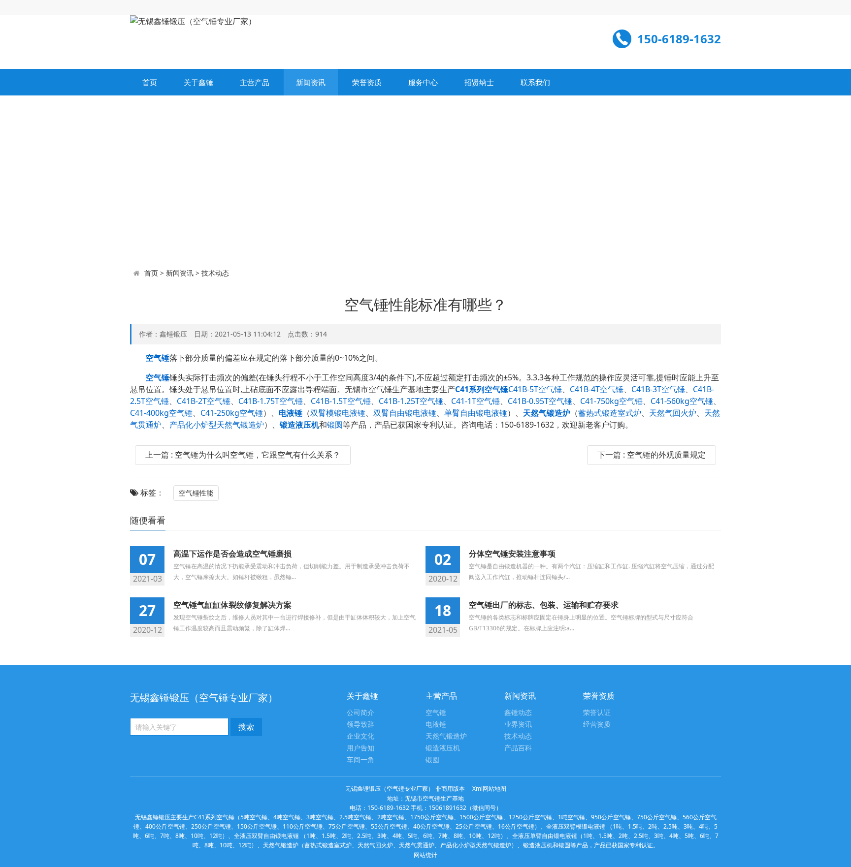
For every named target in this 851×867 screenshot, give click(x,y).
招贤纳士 (479, 82)
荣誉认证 (597, 712)
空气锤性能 (196, 492)
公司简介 (360, 712)
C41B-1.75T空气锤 (270, 401)
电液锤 (436, 724)
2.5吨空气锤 (355, 817)
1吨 (617, 826)
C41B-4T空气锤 (596, 389)
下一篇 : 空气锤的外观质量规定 (651, 454)
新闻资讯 (311, 82)
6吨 (149, 836)
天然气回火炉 (672, 412)
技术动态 (215, 273)
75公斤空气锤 (346, 826)
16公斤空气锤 (516, 826)
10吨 (197, 836)
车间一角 (360, 760)
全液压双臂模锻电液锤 (575, 826)
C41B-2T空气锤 (203, 401)
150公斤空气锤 (257, 826)
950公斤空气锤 (611, 817)
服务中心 (423, 82)
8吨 (180, 836)
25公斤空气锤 (474, 826)
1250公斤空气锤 (530, 817)
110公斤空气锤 (303, 826)
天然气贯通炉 (416, 845)
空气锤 (436, 712)
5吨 (412, 836)
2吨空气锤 (390, 817)
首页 (149, 82)
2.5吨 (670, 826)
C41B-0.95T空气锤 (540, 401)
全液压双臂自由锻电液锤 (266, 836)
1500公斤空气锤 (481, 817)
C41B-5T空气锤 (535, 389)
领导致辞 (360, 724)
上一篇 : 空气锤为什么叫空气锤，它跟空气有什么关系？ (242, 454)
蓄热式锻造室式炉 (609, 412)
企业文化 (360, 736)
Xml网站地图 (489, 788)
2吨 (652, 826)
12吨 (215, 836)
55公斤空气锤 (389, 826)
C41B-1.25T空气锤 (411, 401)
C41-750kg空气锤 (611, 401)
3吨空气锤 (319, 817)
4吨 (703, 826)
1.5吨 (635, 826)
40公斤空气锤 (431, 826)
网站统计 (425, 855)
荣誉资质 (367, 82)
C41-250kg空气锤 (231, 412)
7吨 (164, 836)
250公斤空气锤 (211, 826)
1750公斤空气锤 (432, 817)
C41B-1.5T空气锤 (341, 401)
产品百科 (518, 748)
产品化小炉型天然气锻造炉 (216, 424)
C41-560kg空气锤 (682, 401)
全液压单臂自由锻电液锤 (544, 836)
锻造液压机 (443, 748)
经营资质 (597, 724)
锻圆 (335, 424)
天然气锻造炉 (446, 736)
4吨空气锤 (286, 817)
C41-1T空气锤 (475, 401)
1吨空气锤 (571, 817)
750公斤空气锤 (657, 817)
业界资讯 (518, 724)
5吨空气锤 (253, 817)
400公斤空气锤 (165, 826)
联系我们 (535, 82)
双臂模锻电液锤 (337, 412)
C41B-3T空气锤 (658, 389)
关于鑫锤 (198, 82)
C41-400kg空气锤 (161, 412)
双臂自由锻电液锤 (404, 412)
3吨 (688, 826)
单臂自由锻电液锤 (475, 412)
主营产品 (254, 82)
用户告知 (360, 748)
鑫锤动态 (518, 712)
